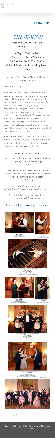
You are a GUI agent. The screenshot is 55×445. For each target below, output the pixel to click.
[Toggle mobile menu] (53, 4)
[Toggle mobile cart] (48, 4)
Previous (38, 22)
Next (47, 22)
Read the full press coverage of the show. (27, 205)
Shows (31, 415)
